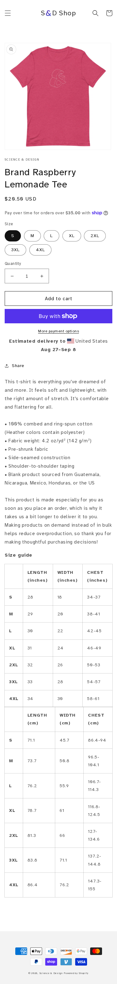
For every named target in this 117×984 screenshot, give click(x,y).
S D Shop (58, 13)
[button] (8, 13)
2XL (94, 235)
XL (72, 235)
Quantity (13, 263)
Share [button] (18, 365)
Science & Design (51, 973)
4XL (40, 249)
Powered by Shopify (76, 973)
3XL (15, 249)
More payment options (58, 331)
